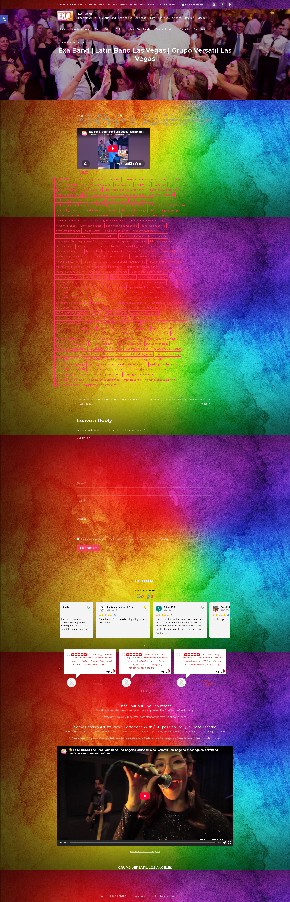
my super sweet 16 (97, 277)
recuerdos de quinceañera (131, 302)
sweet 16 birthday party (100, 318)
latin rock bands (109, 246)
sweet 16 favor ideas (153, 323)
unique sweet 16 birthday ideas (134, 354)
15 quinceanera (64, 179)
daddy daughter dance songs (72, 215)
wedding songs (132, 379)
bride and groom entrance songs (167, 205)
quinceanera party (95, 297)
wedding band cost (66, 359)
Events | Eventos (164, 29)
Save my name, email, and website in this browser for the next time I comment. (125, 539)
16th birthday (85, 179)
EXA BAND (84, 14)
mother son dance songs (70, 272)
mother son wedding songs (146, 272)
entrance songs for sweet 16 (156, 215)
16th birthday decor (109, 179)
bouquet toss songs (133, 205)
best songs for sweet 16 (99, 195)
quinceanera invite (158, 292)
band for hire (142, 184)
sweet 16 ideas (86, 328)
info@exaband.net (194, 4)
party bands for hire (123, 277)
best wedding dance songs (71, 200)
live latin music (114, 251)
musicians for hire (177, 272)
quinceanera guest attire (104, 292)
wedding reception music (70, 379)
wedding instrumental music (94, 369)
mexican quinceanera (68, 261)
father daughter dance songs (107, 220)
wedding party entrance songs (73, 374)
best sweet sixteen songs (131, 195)
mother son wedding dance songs (108, 272)
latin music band (86, 246)
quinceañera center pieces (71, 292)
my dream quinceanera (69, 277)
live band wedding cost (69, 251)
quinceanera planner (121, 297)
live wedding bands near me (71, 256)
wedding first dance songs (165, 364)
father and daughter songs (71, 220)
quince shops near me (151, 282)
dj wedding (129, 215)
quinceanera (63, 287)
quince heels (108, 282)
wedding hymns (65, 369)
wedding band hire (92, 359)
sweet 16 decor (129, 323)
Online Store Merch (139, 29)
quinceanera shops (149, 297)
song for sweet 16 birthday (147, 307)
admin (88, 115)
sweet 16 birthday (115, 313)
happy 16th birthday (104, 236)
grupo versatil (92, 230)
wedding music (123, 369)
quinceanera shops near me (72, 302)
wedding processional (107, 374)
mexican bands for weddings (148, 256)
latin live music (64, 246)
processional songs (67, 282)
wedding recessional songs (104, 379)
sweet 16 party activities (134, 328)
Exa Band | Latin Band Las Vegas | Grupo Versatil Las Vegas (109, 401)
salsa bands (62, 307)
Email (81, 501)
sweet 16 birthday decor (143, 313)
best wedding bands (161, 195)
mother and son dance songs (165, 261)
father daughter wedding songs (147, 220)
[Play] (60, 842)
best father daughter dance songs (124, 189)
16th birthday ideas (135, 179)
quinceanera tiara (102, 302)
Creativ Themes (184, 896)
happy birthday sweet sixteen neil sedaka (143, 236)
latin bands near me (161, 241)
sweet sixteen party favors (71, 349)
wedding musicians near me (151, 369)
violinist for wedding (167, 354)
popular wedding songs (152, 277)
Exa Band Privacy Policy (71, 42)
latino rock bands (159, 246)
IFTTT (84, 172)
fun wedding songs (91, 225)
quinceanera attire (85, 287)
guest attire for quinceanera (72, 236)
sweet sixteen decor (102, 343)
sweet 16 (96, 313)
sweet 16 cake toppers (68, 323)
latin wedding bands (134, 246)
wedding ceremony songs (70, 364)
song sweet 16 (175, 307)
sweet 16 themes (102, 338)
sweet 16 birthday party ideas (135, 318)
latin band (140, 241)
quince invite (127, 282)
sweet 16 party (107, 328)
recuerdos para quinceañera (167, 302)
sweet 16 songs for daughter (72, 338)
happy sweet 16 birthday (92, 241)
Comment (83, 437)
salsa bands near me (85, 307)
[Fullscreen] (229, 842)
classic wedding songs (133, 210)
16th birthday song (100, 184)
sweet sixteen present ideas (106, 349)
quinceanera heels (133, 292)
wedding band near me (120, 359)
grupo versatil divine (116, 230)
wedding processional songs (140, 374)
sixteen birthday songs (114, 307)
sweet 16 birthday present (171, 318)
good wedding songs (153, 225)
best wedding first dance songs (108, 200)
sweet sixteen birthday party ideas (156, 338)
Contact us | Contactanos (193, 29)
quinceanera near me (68, 297)
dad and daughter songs (164, 210)
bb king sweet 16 (91, 189)
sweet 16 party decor (164, 328)
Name (81, 483)
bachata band (122, 184)
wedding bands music (150, 359)
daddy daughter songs (106, 215)
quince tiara (174, 282)
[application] (145, 796)
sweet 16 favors (65, 328)
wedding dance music (101, 364)
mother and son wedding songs (104, 266)
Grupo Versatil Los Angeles (145, 851)
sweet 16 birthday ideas (69, 318)
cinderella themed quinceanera (99, 210)
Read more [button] (69, 633)
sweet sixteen (124, 338)
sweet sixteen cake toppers (71, 343)
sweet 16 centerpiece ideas (101, 323)
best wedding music (141, 200)
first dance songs (65, 225)
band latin (160, 184)
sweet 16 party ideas (96, 333)
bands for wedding (66, 189)
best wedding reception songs (73, 205)
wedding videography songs (100, 384)
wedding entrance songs (132, 364)
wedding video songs (68, 384)
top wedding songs (67, 354)
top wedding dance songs (167, 349)
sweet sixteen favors (130, 343)
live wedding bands (172, 251)
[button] (231, 621)
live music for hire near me (142, 251)
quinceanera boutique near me (146, 287)
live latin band (94, 251)
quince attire (90, 282)
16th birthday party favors (165, 179)
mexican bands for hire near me (110, 256)
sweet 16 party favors (68, 333)
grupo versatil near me (146, 230)
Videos (119, 29)
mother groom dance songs (142, 266)
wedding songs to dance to (160, 379)
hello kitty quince (120, 241)
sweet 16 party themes (125, 333)
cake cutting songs (66, 210)
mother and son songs (69, 266)
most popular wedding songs (128, 261)
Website (81, 518)
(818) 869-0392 (170, 4)
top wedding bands (137, 349)
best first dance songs (68, 195)
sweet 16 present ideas (156, 333)
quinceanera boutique (112, 287)
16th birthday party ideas (70, 184)
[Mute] (224, 842)
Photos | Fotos (102, 29)
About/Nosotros (80, 29)
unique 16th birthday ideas (97, 354)
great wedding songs (68, 230)
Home (62, 29)
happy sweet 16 (65, 241)
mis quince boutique (95, 261)
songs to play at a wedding (71, 313)
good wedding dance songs (121, 225)
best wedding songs (106, 205)
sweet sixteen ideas (157, 343)
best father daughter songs (164, 189)
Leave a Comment (198, 124)
